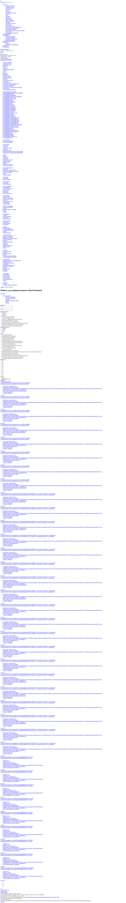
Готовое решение (7, 179)
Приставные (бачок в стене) (9, 170)
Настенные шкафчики (8, 207)
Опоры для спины (7, 253)
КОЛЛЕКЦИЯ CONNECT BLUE (10, 125)
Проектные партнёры (10, 39)
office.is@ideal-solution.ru (6, 59)
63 (2, 370)
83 (2, 371)
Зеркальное (4, 314)
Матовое (4, 312)
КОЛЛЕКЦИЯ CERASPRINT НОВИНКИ (12, 124)
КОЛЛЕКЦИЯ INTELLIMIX (9, 91)
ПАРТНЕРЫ (6, 35)
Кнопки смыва (6, 203)
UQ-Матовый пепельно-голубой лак (10, 350)
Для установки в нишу (8, 230)
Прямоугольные (6, 223)
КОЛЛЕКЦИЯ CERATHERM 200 (10, 118)
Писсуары (8, 16)
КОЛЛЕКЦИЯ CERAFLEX (9, 108)
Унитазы (8, 14)
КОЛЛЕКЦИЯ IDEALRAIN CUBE (11, 130)
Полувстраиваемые (7, 186)
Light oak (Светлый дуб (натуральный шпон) (12, 325)
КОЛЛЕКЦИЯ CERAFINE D (9, 109)
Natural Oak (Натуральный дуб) (9, 347)
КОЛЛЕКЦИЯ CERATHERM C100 (11, 120)
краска (3, 331)
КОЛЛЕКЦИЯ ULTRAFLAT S (10, 136)
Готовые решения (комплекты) (10, 284)
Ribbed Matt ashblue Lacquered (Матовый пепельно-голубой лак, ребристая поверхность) (22, 351)
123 (3, 373)
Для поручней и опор (8, 197)
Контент (8, 43)
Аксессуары (8, 24)
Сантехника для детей (11, 29)
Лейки (4, 156)
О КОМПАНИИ (7, 34)
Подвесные (5, 168)
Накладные (5, 190)
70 (2, 368)
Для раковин (6, 273)
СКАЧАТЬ (5, 42)
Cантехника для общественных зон (14, 27)
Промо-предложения (7, 165)
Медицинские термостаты (9, 265)
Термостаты (5, 264)
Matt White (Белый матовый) (8, 316)
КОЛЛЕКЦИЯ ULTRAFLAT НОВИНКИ (12, 96)
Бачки (4, 173)
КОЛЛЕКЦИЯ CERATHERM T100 (11, 117)
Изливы (5, 267)
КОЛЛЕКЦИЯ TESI (7, 103)
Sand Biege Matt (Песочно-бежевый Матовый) (12, 341)
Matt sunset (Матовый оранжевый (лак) (10, 322)
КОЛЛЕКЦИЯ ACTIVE (8, 111)
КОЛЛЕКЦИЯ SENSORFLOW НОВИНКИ (13, 93)
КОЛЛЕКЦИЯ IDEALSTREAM (10, 131)
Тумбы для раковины (8, 205)
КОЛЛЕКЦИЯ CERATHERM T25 (10, 122)
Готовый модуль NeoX (8, 199)
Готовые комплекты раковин (9, 255)
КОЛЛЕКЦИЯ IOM (7, 133)
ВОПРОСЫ (5, 45)
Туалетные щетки (7, 234)
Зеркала (5, 211)
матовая (4, 315)
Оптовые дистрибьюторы (11, 38)
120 (3, 366)
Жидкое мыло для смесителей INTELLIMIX (13, 152)
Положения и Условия (32, 897)
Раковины (8, 17)
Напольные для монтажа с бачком (10, 171)
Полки (4, 210)
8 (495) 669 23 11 (4, 57)
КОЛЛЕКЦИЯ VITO (8, 137)
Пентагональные (7, 221)
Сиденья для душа (7, 251)
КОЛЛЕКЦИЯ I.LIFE (8, 100)
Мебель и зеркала (10, 19)
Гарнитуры (5, 158)
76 (2, 375)
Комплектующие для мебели (9, 209)
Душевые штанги (7, 160)
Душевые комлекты (10, 5)
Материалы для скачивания (12, 44)
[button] (3, 293)
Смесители (8, 11)
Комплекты (5, 157)
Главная (2, 287)
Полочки (5, 240)
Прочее (4, 280)
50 (2, 362)
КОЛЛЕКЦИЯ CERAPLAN (9, 97)
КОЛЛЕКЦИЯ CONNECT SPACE (11, 127)
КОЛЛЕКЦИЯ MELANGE (9, 102)
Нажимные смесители (8, 266)
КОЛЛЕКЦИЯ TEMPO (8, 135)
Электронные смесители (8, 262)
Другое (4, 247)
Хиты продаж (9, 31)
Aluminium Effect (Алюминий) (9, 336)
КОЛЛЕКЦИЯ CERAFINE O (9, 110)
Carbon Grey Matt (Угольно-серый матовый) (12, 345)
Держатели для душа (7, 164)
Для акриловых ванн (7, 279)
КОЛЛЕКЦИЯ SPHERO (8, 101)
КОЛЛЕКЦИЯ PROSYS (8, 94)
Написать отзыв (4, 892)
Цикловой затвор (7, 261)
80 (2, 364)
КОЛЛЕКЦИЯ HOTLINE (9, 129)
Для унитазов (6, 195)
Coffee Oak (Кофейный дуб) (8, 318)
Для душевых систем (8, 201)
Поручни (5, 243)
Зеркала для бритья (7, 239)
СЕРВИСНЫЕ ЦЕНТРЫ (8, 41)
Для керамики (6, 274)
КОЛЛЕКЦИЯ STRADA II (9, 105)
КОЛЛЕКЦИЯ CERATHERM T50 (10, 123)
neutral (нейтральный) (7, 334)
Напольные (5, 178)
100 (3, 363)
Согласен (3, 901)
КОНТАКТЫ (6, 47)
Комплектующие (7, 232)
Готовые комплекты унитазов (9, 257)
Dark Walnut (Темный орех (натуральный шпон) (12, 324)
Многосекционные (7, 193)
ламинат (4, 329)
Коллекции (8, 9)
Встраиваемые (6, 187)
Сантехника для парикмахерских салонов (15, 30)
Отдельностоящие (7, 216)
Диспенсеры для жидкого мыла (10, 238)
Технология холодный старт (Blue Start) (12, 260)
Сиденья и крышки (7, 172)
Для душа (5, 146)
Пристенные (6, 217)
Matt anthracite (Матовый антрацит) (10, 320)
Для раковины (6, 144)
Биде (7, 15)
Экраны (5, 231)
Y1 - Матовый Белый (7, 349)
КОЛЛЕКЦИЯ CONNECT (9, 115)
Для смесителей (6, 276)
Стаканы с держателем (8, 236)
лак (3, 332)
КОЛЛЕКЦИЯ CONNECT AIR (10, 113)
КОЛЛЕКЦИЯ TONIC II (8, 104)
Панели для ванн (7, 218)
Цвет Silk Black (6, 139)
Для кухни (5, 145)
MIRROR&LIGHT (6, 379)
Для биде (5, 149)
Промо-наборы (6, 246)
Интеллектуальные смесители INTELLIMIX (13, 151)
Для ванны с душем (7, 148)
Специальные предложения (12, 32)
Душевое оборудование (11, 12)
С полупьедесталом (7, 188)
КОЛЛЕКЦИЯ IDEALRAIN (9, 95)
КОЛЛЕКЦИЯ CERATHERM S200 (11, 121)
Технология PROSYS (8, 142)
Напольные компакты (8, 167)
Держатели (5, 244)
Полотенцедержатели (8, 241)
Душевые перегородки (8, 229)
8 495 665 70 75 (4, 2)
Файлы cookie (56, 897)
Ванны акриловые (10, 21)
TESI (3, 377)
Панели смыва (6, 181)
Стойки (5, 154)
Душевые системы (10, 7)
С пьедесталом (6, 189)
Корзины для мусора (7, 237)
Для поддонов (6, 275)
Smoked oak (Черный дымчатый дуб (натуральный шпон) (15, 323)
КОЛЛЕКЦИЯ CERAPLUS (9, 116)
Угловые (5, 215)
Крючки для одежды (7, 245)
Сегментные (6, 222)
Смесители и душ (10, 8)
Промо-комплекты (7, 150)
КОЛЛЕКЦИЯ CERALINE (9, 107)
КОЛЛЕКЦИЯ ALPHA (8, 114)
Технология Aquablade (8, 141)
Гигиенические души (8, 159)
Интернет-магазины (10, 37)
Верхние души (6, 162)
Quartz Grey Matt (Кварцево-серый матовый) (12, 319)
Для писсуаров (6, 196)
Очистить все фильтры (6, 381)
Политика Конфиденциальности (44, 897)
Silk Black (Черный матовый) (8, 337)
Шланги (5, 163)
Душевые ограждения (11, 23)
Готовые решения (7, 174)
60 (2, 360)
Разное (7, 10)
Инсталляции (9, 18)
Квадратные (6, 224)
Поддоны (8, 22)
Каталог (5, 4)
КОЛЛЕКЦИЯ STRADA (8, 134)
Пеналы (5, 208)
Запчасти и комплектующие (12, 28)
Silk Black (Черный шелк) (7, 338)
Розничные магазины (10, 36)
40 (2, 367)
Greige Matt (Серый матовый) (8, 344)
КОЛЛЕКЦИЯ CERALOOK (9, 98)
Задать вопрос (4, 891)
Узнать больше (87, 900)
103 (3, 372)
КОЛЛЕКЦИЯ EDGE (8, 128)
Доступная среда (9, 25)
